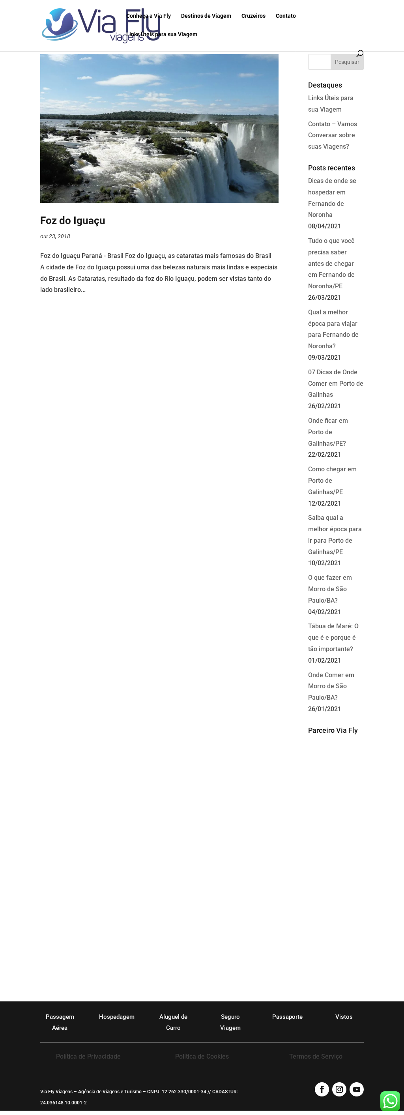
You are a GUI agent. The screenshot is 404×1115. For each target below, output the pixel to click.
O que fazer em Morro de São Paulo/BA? (330, 589)
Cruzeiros (253, 16)
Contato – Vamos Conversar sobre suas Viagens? (332, 135)
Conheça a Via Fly (148, 16)
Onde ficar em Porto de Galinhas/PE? (328, 432)
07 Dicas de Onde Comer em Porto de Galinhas (335, 383)
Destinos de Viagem (206, 16)
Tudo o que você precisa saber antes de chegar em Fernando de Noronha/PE (331, 263)
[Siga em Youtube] (357, 1089)
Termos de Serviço (315, 1056)
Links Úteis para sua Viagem (161, 34)
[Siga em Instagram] (339, 1089)
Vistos (344, 1016)
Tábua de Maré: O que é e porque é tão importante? (333, 637)
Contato (286, 16)
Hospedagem (117, 1016)
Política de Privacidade (88, 1056)
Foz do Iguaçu (72, 220)
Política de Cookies (202, 1056)
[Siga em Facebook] (322, 1089)
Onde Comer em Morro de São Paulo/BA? (331, 686)
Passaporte (287, 1016)
